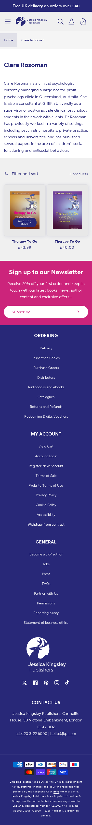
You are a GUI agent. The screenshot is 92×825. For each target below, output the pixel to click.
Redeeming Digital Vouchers (46, 416)
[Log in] (71, 21)
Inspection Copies (46, 358)
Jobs (46, 564)
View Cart (46, 446)
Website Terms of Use (46, 485)
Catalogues (46, 397)
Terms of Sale (46, 475)
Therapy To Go (24, 241)
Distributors (46, 377)
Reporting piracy (46, 613)
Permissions (46, 603)
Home (8, 40)
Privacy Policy (46, 495)
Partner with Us (46, 593)
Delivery (46, 348)
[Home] (31, 21)
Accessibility (46, 514)
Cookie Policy (46, 505)
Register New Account (46, 466)
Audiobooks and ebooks (46, 387)
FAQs (46, 583)
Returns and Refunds (46, 406)
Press (46, 574)
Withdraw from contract (46, 524)
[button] (8, 21)
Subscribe (21, 312)
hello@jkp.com (63, 733)
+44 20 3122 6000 (31, 733)
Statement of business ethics (46, 622)
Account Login (46, 456)
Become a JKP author (46, 554)
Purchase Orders (46, 367)
